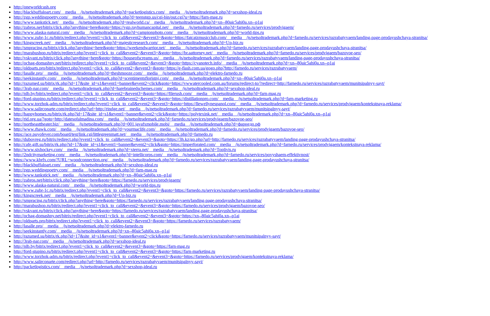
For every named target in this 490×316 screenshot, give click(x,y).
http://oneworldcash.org (35, 7)
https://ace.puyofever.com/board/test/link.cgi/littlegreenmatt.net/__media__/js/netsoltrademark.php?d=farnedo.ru (113, 134)
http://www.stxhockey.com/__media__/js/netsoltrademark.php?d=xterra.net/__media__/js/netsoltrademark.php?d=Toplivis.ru (125, 149)
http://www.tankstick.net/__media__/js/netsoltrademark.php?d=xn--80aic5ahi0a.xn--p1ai (93, 175)
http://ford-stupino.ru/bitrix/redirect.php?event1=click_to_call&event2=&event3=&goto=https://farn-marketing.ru (114, 251)
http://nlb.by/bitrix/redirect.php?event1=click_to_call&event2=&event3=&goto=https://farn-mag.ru (102, 246)
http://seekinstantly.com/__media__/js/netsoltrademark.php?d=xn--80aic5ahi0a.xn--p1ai (92, 231)
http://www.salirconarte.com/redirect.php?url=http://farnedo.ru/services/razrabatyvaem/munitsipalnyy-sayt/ (108, 261)
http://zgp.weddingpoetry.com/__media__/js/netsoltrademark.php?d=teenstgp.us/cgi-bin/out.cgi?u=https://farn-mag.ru (118, 17)
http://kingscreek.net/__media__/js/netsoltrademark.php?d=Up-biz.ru (75, 195)
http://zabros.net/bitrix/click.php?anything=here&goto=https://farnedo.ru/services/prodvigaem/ (97, 180)
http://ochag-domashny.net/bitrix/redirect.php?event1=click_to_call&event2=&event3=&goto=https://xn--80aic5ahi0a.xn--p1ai (126, 215)
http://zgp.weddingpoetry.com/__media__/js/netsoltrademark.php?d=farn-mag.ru (85, 169)
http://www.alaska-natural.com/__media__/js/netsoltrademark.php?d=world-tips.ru (87, 185)
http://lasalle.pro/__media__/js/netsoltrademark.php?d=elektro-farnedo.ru (78, 225)
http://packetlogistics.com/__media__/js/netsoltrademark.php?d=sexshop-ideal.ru (85, 266)
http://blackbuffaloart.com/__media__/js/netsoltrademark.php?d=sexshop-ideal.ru (86, 164)
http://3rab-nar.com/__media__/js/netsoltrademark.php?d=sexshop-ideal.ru (80, 241)
